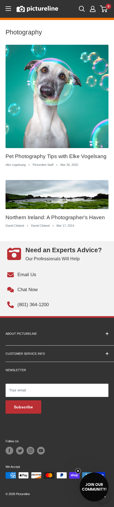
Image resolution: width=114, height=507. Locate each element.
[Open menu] (8, 8)
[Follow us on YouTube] (41, 450)
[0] (103, 9)
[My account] (92, 9)
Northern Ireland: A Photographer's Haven (55, 217)
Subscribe (23, 407)
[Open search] (82, 9)
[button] (94, 487)
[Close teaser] (78, 471)
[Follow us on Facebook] (9, 450)
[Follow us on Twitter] (20, 450)
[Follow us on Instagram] (30, 450)
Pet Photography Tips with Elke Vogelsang (56, 156)
